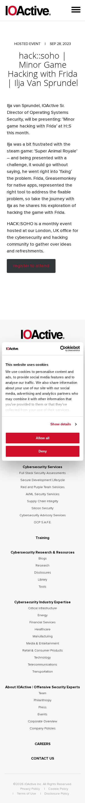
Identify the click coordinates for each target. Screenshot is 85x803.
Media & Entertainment (42, 643)
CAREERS (43, 744)
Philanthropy (42, 700)
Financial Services (42, 622)
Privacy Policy (30, 789)
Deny (43, 451)
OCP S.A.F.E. (42, 522)
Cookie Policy (58, 789)
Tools (42, 586)
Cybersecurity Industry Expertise (42, 602)
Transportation (42, 671)
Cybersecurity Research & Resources (43, 552)
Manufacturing (43, 636)
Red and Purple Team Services (43, 487)
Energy (43, 615)
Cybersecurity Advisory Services (42, 515)
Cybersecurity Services (42, 467)
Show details (60, 424)
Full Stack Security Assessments (42, 473)
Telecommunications (42, 664)
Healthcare (43, 629)
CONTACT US (42, 758)
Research (42, 565)
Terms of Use (26, 793)
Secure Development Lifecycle (42, 480)
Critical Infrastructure (42, 608)
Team (42, 693)
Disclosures (42, 572)
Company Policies (43, 728)
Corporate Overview (42, 721)
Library (42, 579)
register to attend (31, 266)
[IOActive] (28, 11)
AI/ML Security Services (42, 494)
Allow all (42, 438)
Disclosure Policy (56, 793)
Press (42, 707)
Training (42, 538)
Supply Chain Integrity (42, 501)
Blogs (43, 558)
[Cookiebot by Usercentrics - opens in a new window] (60, 349)
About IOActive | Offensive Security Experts (42, 687)
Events (42, 714)
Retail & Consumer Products (42, 650)
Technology (42, 657)
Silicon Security (42, 508)
